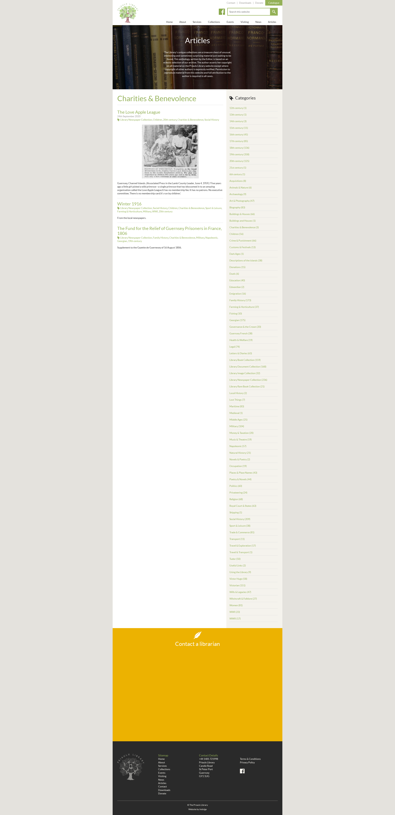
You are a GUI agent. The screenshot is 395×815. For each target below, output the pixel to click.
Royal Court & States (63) (242, 505)
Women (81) (236, 605)
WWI (155, 211)
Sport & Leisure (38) (239, 525)
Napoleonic (211, 237)
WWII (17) (235, 618)
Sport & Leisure (213, 208)
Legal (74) (234, 346)
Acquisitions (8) (237, 181)
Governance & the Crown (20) (245, 326)
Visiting (245, 22)
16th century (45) (238, 134)
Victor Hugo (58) (238, 578)
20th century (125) (239, 161)
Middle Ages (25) (238, 419)
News (258, 22)
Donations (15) (237, 267)
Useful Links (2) (237, 565)
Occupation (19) (238, 466)
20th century (170, 119)
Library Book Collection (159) (245, 360)
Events (230, 22)
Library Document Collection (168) (247, 366)
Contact (231, 2)
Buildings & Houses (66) (242, 214)
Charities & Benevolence (191, 119)
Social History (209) (239, 519)
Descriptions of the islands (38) (245, 260)
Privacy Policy (247, 762)
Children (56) (236, 234)
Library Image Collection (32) (244, 373)
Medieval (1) (236, 413)
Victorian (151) (237, 585)
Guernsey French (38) (240, 333)
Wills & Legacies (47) (240, 592)
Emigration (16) (237, 293)
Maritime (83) (236, 406)
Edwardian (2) (236, 287)
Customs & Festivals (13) (242, 247)
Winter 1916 (129, 203)
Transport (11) (237, 539)
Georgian (122, 241)
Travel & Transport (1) (240, 552)
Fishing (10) (235, 313)
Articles (272, 22)
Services (197, 22)
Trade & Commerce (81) (241, 532)
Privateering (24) (238, 492)
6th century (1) (237, 174)
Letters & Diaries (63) (240, 353)
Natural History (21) (240, 452)
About (182, 22)
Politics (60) (235, 486)
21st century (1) (237, 167)
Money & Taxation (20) (241, 432)
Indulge (203, 809)
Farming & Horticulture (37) (244, 306)
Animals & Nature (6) (240, 187)
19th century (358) (239, 154)
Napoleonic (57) (237, 446)
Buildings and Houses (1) (242, 220)
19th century (135, 241)
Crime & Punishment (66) (242, 240)
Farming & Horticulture (129, 211)
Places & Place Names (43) (243, 472)
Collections (214, 22)
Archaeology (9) (237, 194)
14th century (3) (238, 121)
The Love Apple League (138, 112)
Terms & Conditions (250, 758)
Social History (211, 119)
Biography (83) (237, 207)
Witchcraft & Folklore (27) (243, 598)
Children (157, 119)
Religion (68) (236, 499)
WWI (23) (234, 612)
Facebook (222, 12)
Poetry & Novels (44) (240, 479)
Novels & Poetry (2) (239, 459)
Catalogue (273, 2)
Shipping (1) (235, 512)
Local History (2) (238, 393)
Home (169, 22)
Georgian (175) (237, 320)
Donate (259, 2)
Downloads (245, 2)
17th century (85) (238, 141)
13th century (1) (238, 114)
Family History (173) (240, 300)
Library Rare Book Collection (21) (247, 386)
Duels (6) (234, 273)
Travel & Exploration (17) (242, 545)
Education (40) (237, 280)
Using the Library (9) (240, 572)
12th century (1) (238, 108)
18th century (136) (239, 147)
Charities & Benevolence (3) (244, 227)
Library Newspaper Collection (136, 119)
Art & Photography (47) (241, 200)
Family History (160, 237)
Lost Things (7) (237, 399)
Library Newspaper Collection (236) (248, 379)
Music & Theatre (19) (240, 439)
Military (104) (236, 426)
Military (147, 211)
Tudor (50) (235, 558)
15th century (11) (238, 127)
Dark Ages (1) (236, 253)
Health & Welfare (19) (241, 340)
